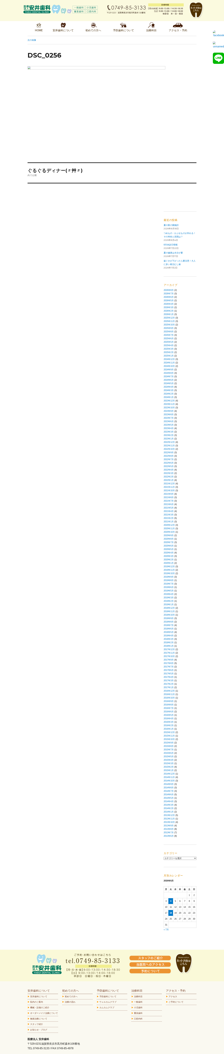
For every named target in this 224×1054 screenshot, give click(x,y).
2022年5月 (169, 466)
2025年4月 (169, 345)
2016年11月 (169, 694)
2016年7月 (169, 708)
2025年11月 (169, 321)
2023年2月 (169, 435)
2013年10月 (169, 822)
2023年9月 (169, 411)
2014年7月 (169, 791)
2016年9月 (169, 701)
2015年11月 (169, 736)
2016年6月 (169, 711)
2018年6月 (169, 628)
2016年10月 (169, 698)
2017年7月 (169, 666)
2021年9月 (169, 494)
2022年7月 (169, 459)
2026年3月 (169, 307)
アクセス (173, 996)
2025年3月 (169, 349)
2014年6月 (169, 794)
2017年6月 (169, 670)
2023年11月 (169, 404)
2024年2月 (169, 394)
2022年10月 (169, 449)
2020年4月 (169, 552)
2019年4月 (169, 594)
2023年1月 (169, 438)
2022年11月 (169, 445)
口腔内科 (138, 1018)
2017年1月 (169, 687)
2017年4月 (169, 677)
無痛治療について (38, 1018)
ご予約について (176, 1002)
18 (171, 913)
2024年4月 (169, 387)
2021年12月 (169, 483)
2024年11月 (169, 362)
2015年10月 (169, 739)
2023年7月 (169, 418)
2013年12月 (169, 815)
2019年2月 (169, 601)
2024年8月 (169, 373)
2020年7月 (169, 542)
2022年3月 (169, 473)
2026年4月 (169, 304)
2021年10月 (169, 490)
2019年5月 (169, 590)
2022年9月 (169, 452)
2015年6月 (169, 753)
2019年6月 (169, 587)
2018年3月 (169, 639)
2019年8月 (169, 580)
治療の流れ (70, 1002)
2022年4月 (169, 470)
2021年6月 (169, 504)
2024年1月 (169, 397)
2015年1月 (169, 770)
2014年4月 (169, 801)
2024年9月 (169, 369)
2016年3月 (169, 722)
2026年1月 (169, 314)
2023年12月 (169, 400)
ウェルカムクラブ (107, 1002)
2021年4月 (169, 511)
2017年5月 (169, 673)
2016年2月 (169, 725)
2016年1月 (169, 729)
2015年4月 (169, 760)
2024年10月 (169, 366)
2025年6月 (169, 338)
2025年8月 (169, 331)
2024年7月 (169, 376)
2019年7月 (169, 584)
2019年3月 (169, 597)
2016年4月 (169, 718)
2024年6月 (169, 380)
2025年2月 (169, 352)
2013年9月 (169, 825)
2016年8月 (169, 704)
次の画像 (32, 40)
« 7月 (166, 929)
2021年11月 (169, 487)
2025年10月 (169, 324)
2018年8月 (169, 622)
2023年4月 (169, 428)
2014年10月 (169, 780)
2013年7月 (169, 832)
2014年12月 (169, 774)
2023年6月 (169, 421)
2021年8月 (169, 497)
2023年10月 (169, 407)
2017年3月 (169, 680)
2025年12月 (169, 318)
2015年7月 (169, 749)
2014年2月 (169, 808)
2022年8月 (169, 456)
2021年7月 (169, 501)
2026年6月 (169, 297)
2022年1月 (169, 480)
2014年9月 (169, 784)
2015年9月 (169, 742)
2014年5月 (169, 798)
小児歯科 (138, 1007)
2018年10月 (169, 615)
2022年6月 (169, 463)
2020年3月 (169, 556)
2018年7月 (169, 625)
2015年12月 (169, 732)
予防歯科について (107, 996)
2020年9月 (169, 535)
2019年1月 (169, 604)
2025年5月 (169, 342)
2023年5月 (169, 425)
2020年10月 (169, 532)
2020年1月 (169, 563)
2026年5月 (169, 300)
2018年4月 (169, 635)
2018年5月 (169, 632)
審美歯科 (138, 1013)
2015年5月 (169, 756)
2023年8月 (169, 414)
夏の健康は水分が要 (173, 253)
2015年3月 (169, 763)
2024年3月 (169, 390)
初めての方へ (71, 996)
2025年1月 (169, 356)
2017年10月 (169, 656)
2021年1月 (169, 521)
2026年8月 (169, 290)
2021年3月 (169, 514)
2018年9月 (169, 618)
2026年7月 (169, 293)
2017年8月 (169, 663)
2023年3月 (169, 432)
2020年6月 (169, 546)
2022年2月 (169, 476)
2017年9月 (169, 660)
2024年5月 (169, 383)
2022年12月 (169, 442)
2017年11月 (169, 653)
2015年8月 (169, 746)
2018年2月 (169, 642)
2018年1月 (169, 646)
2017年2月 (169, 684)
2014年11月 (169, 777)
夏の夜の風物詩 (171, 225)
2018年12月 (169, 608)
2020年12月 (169, 525)
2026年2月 (169, 311)
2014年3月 (169, 805)
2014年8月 (169, 787)
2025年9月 (169, 328)
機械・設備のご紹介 (39, 1007)
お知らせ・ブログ (38, 1030)
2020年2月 (169, 559)
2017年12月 (169, 649)
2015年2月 (169, 767)
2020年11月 (169, 528)
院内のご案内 (36, 1002)
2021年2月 (169, 518)
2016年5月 (169, 715)
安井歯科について (38, 996)
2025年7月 (169, 335)
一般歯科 (138, 1002)
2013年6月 (169, 836)
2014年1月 (169, 812)
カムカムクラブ (106, 1007)
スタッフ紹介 (36, 1024)
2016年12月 (169, 691)
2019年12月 (169, 566)
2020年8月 (169, 539)
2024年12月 (169, 359)
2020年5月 (169, 549)
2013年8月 (169, 829)
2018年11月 (169, 611)
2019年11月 (169, 570)
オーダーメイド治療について (44, 1013)
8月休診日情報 (171, 244)
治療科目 (138, 996)
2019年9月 (169, 577)
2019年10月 (169, 573)
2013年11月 (169, 818)
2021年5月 (169, 508)
